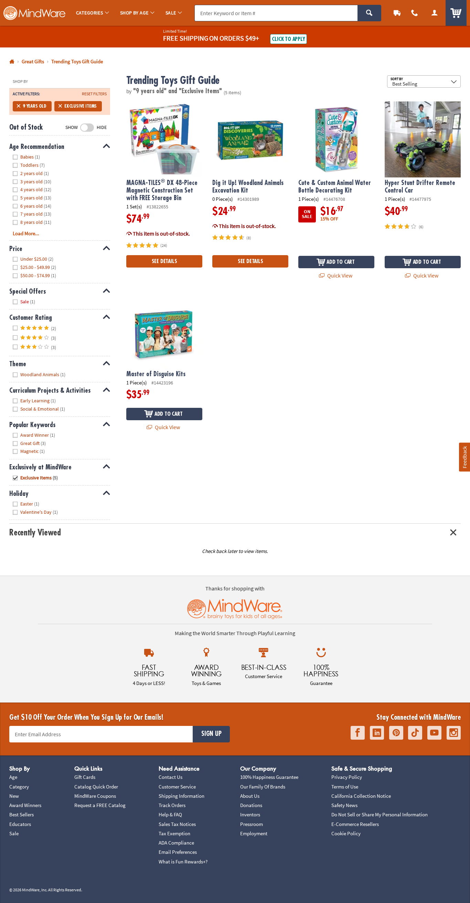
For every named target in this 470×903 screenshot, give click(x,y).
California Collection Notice (361, 796)
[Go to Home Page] (11, 61)
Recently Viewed (35, 533)
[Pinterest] (396, 733)
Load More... (26, 233)
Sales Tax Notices (177, 824)
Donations (251, 805)
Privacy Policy (346, 777)
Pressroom (251, 824)
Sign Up (211, 734)
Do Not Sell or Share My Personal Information (379, 814)
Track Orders (172, 805)
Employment (253, 833)
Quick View (339, 275)
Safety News (344, 805)
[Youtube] (434, 733)
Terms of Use (344, 786)
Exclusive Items (80, 106)
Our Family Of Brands (262, 786)
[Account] (435, 13)
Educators (20, 824)
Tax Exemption (174, 833)
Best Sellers (21, 814)
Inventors (250, 814)
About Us (249, 796)
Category (19, 786)
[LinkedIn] (377, 733)
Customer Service (177, 786)
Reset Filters (94, 94)
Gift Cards (84, 777)
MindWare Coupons (95, 796)
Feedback (464, 457)
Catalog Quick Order (96, 786)
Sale (14, 833)
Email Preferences (178, 852)
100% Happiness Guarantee (269, 777)
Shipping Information (181, 796)
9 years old (34, 106)
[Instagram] (454, 733)
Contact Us (170, 777)
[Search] (369, 13)
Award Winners (25, 805)
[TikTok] (415, 733)
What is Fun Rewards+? (183, 861)
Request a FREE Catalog (100, 805)
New (14, 796)
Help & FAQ (170, 814)
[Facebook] (358, 733)
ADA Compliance (176, 842)
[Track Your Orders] (397, 13)
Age (13, 777)
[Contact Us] (415, 13)
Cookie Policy (346, 833)
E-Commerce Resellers (355, 824)
